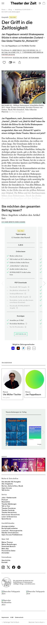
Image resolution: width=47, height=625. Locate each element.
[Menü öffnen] (3, 3)
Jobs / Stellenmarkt (9, 498)
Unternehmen (6, 557)
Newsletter (6, 502)
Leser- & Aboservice (9, 517)
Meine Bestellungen (9, 544)
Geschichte (6, 560)
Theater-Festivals (8, 510)
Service (4, 494)
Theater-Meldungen (9, 504)
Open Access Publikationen (12, 535)
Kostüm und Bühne (20, 58)
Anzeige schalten (8, 526)
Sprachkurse (6, 519)
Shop (10, 10)
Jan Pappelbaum (11, 46)
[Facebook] (13, 567)
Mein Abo (5, 549)
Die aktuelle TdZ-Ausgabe (11, 482)
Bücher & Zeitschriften (10, 478)
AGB (11, 617)
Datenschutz (19, 617)
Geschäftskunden (8, 523)
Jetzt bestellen (20, 334)
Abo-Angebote (7, 484)
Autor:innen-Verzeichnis (11, 515)
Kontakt (4, 562)
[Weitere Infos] (28, 287)
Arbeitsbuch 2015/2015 (22, 10)
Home (3, 10)
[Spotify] (19, 567)
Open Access (7, 488)
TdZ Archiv (6, 490)
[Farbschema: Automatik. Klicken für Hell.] (39, 3)
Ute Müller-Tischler (28, 46)
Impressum (5, 617)
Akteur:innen (34, 58)
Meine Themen (7, 542)
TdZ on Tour (6, 506)
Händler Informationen (10, 533)
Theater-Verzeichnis (9, 512)
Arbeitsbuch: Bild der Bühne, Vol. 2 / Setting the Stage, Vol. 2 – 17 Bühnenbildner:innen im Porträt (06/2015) (22, 52)
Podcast (5, 500)
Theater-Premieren (9, 508)
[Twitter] (8, 567)
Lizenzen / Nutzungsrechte (12, 531)
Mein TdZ (5, 539)
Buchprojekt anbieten (10, 528)
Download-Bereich (9, 546)
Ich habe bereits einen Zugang (13, 222)
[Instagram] (3, 567)
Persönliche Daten (9, 551)
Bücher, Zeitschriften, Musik (12, 486)
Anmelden (5, 553)
